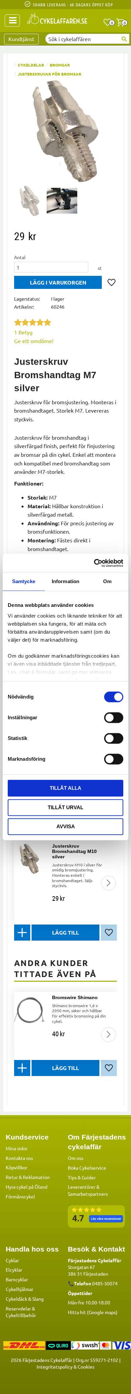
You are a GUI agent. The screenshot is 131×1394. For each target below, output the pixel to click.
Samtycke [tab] (23, 581)
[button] (107, 22)
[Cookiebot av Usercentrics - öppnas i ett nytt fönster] (94, 563)
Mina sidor (17, 1148)
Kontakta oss (19, 1158)
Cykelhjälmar (19, 1289)
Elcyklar (14, 1270)
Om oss (75, 1158)
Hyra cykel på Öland (26, 1187)
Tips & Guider (82, 1177)
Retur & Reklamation (28, 1177)
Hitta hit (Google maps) (93, 1312)
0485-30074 (105, 1283)
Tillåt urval (65, 807)
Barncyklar (17, 1279)
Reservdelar (18, 1308)
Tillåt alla (65, 788)
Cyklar (12, 1260)
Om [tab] (107, 581)
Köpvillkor (16, 1167)
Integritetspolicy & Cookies (65, 1367)
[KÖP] (58, 282)
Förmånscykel (20, 1196)
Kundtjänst (21, 38)
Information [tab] (65, 581)
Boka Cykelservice (87, 1168)
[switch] (113, 717)
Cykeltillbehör (21, 1315)
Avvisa (65, 826)
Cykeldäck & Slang (25, 1299)
